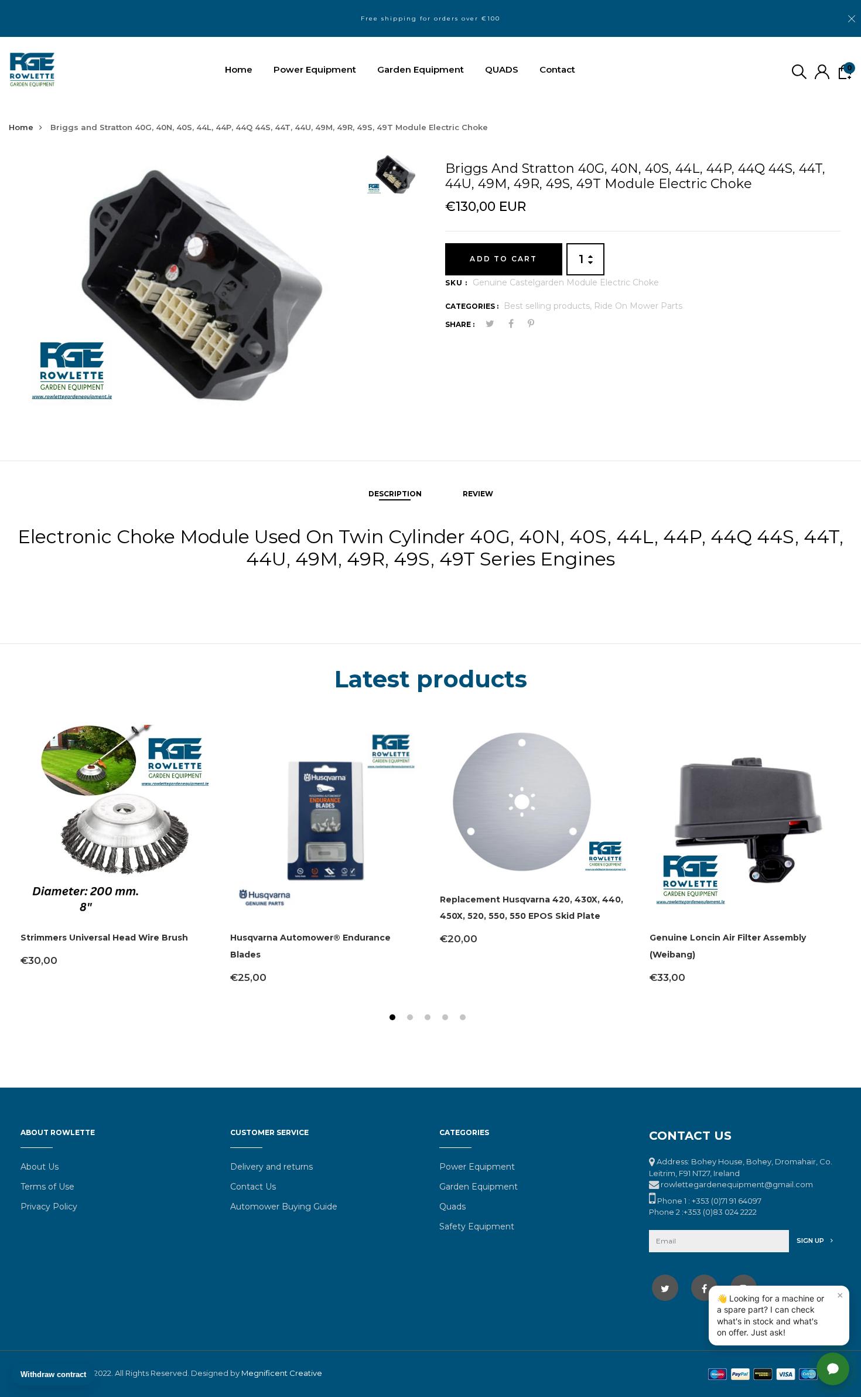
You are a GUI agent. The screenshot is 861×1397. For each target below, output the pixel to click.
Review (478, 493)
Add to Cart (503, 258)
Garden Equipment (420, 69)
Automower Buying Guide (283, 1206)
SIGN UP (811, 1240)
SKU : (456, 282)
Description (395, 493)
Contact (557, 69)
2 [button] (411, 1018)
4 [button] (446, 1018)
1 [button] (393, 1018)
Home (238, 69)
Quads (452, 1206)
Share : (459, 324)
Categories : (471, 306)
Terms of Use (47, 1186)
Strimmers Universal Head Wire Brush (104, 937)
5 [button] (464, 1018)
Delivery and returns (271, 1166)
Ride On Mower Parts (638, 306)
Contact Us (253, 1186)
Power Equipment (315, 69)
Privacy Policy (48, 1206)
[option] (188, 286)
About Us (39, 1166)
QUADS (501, 69)
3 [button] (429, 1018)
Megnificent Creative (281, 1373)
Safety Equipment (476, 1226)
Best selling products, (549, 306)
